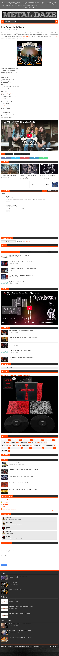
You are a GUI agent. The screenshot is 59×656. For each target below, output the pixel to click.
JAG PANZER (4, 448)
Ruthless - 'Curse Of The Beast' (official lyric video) (21, 275)
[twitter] (52, 646)
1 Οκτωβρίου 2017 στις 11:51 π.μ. (13, 197)
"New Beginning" (27, 36)
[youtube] (54, 646)
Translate (28, 241)
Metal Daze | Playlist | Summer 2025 (18, 576)
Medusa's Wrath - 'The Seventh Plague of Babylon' (21, 330)
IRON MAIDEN (26, 439)
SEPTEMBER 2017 (26, 154)
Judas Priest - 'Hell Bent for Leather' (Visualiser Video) (21, 261)
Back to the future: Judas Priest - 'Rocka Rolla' (20, 630)
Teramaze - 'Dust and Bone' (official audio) (19, 255)
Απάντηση (7, 201)
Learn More (27, 7)
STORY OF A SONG (49, 445)
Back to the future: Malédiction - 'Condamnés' (20, 482)
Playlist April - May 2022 (15, 589)
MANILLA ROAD (25, 445)
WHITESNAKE (49, 439)
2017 (7, 154)
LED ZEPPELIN (5, 445)
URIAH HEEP (15, 445)
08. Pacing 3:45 (5, 105)
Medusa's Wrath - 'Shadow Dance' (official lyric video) (21, 357)
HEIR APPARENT (36, 445)
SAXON (3, 442)
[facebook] (50, 646)
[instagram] (57, 646)
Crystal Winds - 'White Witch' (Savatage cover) (20, 281)
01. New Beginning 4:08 (7, 93)
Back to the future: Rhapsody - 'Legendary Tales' (20, 637)
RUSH (42, 442)
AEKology (5, 502)
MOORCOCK (4, 450)
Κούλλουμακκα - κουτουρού (9, 509)
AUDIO (11, 154)
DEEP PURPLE (15, 439)
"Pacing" (55, 36)
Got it (34, 7)
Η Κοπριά (5, 506)
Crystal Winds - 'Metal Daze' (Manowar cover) (20, 350)
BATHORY (27, 448)
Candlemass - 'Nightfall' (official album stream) (20, 623)
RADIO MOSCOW (17, 154)
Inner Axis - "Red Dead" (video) (8, 175)
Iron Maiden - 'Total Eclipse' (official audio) (19, 462)
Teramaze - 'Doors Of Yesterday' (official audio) (20, 613)
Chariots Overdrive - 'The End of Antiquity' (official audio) (22, 268)
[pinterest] (55, 646)
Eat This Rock (6, 499)
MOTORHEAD (4, 439)
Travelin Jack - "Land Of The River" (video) (48, 176)
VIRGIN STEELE (49, 448)
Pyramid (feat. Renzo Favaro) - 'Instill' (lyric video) (21, 476)
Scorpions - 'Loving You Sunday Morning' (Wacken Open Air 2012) (24, 489)
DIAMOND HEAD (24, 442)
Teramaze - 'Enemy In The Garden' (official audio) (21, 606)
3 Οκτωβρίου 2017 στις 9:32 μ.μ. (12, 206)
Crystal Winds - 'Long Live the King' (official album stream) (23, 337)
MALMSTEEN (12, 442)
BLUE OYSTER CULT (37, 448)
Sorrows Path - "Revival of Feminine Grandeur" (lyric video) (28, 176)
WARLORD (34, 442)
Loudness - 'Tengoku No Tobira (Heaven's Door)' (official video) (24, 469)
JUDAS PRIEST (38, 439)
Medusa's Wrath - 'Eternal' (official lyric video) (20, 344)
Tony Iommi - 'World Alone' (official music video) (16, 375)
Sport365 (5, 504)
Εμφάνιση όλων (55, 510)
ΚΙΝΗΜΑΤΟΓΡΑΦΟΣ (16, 448)
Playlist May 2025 (13, 582)
